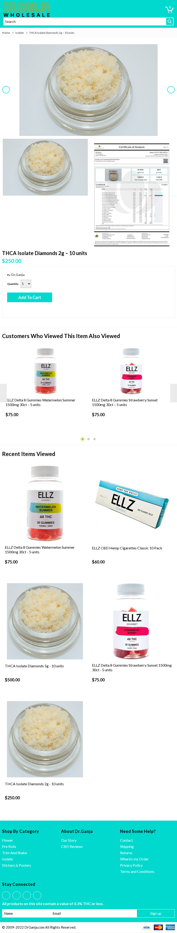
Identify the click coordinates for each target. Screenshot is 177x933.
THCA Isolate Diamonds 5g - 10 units (34, 666)
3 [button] (94, 439)
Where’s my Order (134, 859)
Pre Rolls (9, 846)
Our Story (69, 840)
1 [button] (82, 439)
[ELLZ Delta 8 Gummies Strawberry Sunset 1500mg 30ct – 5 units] (132, 371)
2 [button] (88, 439)
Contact (126, 840)
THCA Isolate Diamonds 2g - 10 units (34, 784)
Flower (7, 840)
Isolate (19, 32)
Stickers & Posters (16, 865)
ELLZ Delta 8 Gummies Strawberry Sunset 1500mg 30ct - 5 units (132, 667)
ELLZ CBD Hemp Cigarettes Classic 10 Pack (127, 548)
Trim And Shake (14, 852)
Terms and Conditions (137, 871)
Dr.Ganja (18, 275)
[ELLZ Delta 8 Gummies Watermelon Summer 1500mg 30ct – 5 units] (45, 371)
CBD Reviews (72, 846)
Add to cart (29, 297)
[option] (88, 90)
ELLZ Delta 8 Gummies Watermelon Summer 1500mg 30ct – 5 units (40, 402)
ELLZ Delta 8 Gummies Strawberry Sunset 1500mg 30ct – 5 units (125, 402)
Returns (126, 852)
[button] (169, 9)
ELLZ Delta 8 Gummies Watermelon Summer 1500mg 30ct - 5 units (40, 549)
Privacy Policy (131, 865)
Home (6, 32)
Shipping (127, 846)
